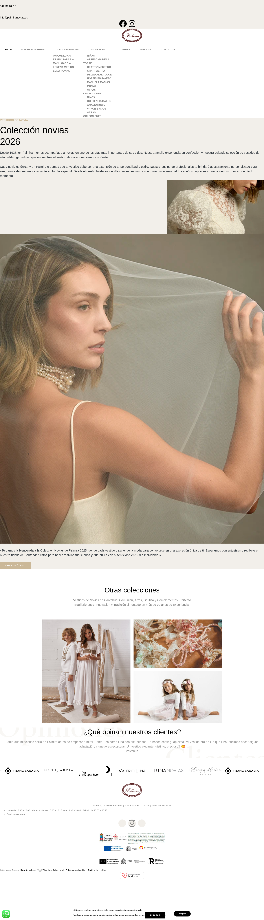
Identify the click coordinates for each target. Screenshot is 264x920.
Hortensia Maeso (99, 78)
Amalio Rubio (96, 105)
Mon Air (92, 86)
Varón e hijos (96, 108)
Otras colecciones (92, 91)
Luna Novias (61, 71)
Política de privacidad (76, 870)
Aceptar (182, 913)
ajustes (155, 914)
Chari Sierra (96, 71)
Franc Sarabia (63, 59)
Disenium (47, 870)
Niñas (91, 55)
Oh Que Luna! (62, 55)
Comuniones (96, 49)
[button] (66, 49)
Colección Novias (66, 49)
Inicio (8, 49)
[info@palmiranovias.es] (1, 13)
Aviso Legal (58, 870)
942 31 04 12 (8, 6)
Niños (91, 97)
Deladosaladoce (99, 74)
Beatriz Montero (99, 67)
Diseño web (27, 870)
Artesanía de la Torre (96, 61)
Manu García (62, 63)
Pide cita (146, 49)
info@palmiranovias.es (14, 17)
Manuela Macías (98, 82)
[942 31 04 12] (1, 2)
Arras (125, 49)
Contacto (168, 49)
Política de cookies (97, 870)
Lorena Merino (63, 67)
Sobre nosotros (33, 49)
